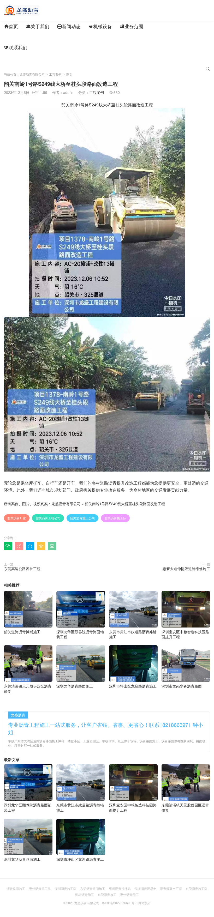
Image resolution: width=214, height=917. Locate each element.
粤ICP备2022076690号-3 (120, 903)
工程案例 (163, 26)
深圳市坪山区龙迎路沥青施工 (133, 686)
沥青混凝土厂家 (171, 888)
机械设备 (100, 26)
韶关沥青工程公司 (48, 518)
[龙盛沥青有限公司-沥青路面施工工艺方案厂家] (21, 10)
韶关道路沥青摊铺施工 (22, 631)
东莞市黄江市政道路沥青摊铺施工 (133, 634)
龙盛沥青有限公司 (32, 74)
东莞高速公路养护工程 (22, 568)
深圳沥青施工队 (65, 888)
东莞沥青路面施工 (92, 888)
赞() (199, 545)
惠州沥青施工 (129, 894)
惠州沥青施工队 (40, 888)
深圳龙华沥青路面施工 (74, 686)
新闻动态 (69, 26)
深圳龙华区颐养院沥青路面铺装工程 (80, 634)
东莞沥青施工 (107, 894)
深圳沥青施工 (84, 894)
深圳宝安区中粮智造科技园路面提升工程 (185, 634)
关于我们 (37, 26)
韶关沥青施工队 (115, 518)
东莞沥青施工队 (196, 888)
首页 (11, 26)
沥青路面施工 (16, 888)
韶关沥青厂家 (16, 518)
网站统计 (144, 903)
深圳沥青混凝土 (145, 888)
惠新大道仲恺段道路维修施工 (186, 568)
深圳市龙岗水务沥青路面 (182, 686)
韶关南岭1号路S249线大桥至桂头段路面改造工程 (125, 503)
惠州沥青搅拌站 (120, 888)
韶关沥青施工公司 (82, 518)
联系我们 (15, 47)
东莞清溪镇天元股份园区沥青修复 (27, 688)
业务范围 (131, 26)
